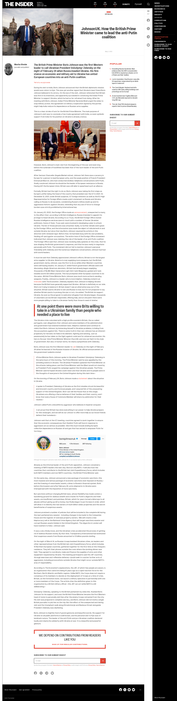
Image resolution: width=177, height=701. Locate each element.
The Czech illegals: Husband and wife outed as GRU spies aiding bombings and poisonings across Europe (125, 89)
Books (157, 32)
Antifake (158, 12)
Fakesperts (160, 41)
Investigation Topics (161, 37)
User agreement (24, 690)
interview (38, 282)
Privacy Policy (66, 665)
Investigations (161, 6)
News (157, 3)
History (158, 29)
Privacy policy (37, 690)
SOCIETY (158, 14)
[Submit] (103, 660)
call (74, 347)
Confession (160, 26)
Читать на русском (42, 82)
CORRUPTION (160, 20)
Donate (126, 4)
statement (82, 378)
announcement (80, 212)
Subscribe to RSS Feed (162, 49)
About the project (11, 690)
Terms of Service (57, 665)
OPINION (108, 14)
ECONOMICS (159, 9)
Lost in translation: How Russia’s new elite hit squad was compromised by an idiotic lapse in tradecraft (125, 81)
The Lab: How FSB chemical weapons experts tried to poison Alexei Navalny (124, 105)
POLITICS (158, 23)
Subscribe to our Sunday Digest (163, 45)
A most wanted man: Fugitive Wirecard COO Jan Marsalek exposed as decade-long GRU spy (125, 98)
